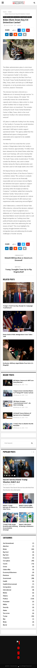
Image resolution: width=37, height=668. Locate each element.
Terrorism (6, 613)
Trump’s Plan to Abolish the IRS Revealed (23, 425)
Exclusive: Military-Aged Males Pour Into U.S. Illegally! (18, 364)
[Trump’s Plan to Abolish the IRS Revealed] (7, 426)
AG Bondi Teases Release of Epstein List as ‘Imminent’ (22, 414)
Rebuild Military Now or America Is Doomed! (18, 259)
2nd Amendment (8, 543)
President (6, 601)
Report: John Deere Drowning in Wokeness (26, 525)
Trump (5, 616)
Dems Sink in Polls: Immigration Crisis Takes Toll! (17, 335)
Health (5, 581)
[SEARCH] (32, 443)
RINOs (5, 604)
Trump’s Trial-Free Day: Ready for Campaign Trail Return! (18, 307)
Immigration (23, 17)
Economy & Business (10, 572)
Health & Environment (10, 584)
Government (16, 17)
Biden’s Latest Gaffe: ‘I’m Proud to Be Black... (26, 506)
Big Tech (5, 555)
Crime (5, 566)
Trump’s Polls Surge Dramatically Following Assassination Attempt (10, 527)
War (4, 619)
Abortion (6, 546)
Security (5, 607)
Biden (4, 17)
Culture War (6, 569)
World (5, 625)
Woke (5, 622)
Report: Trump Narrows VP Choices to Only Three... (10, 507)
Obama (5, 596)
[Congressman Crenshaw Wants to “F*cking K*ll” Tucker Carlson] (7, 393)
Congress (6, 558)
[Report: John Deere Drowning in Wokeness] (26, 517)
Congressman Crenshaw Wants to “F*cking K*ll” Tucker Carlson (23, 392)
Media (5, 593)
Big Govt (5, 552)
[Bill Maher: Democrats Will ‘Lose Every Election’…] (7, 383)
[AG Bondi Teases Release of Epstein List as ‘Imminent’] (7, 415)
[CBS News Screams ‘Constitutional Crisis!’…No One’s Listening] (7, 404)
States (5, 610)
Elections (6, 575)
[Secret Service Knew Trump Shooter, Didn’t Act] (18, 467)
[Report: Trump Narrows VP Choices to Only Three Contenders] (10, 498)
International (7, 590)
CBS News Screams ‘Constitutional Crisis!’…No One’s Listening (22, 403)
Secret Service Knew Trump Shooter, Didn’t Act (15, 481)
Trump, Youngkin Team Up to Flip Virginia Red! (18, 270)
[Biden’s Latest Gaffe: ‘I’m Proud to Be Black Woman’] (26, 498)
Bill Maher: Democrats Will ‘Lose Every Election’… (23, 381)
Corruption (9, 17)
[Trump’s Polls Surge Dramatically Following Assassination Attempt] (10, 517)
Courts (5, 564)
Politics (29, 17)
